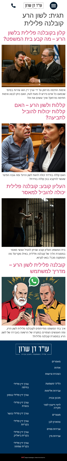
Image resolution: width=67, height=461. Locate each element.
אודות (57, 368)
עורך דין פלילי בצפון (18, 395)
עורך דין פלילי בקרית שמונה (21, 444)
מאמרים (56, 362)
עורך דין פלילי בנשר (18, 413)
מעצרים (56, 415)
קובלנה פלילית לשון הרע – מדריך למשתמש (37, 268)
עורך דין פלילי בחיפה (21, 385)
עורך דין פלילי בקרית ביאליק (21, 433)
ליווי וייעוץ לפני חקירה (52, 406)
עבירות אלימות (52, 391)
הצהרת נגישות (52, 374)
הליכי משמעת (53, 384)
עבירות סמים (53, 429)
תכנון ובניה (54, 398)
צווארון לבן (54, 422)
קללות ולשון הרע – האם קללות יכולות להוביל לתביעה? (39, 111)
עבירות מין (54, 436)
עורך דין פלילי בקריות (21, 422)
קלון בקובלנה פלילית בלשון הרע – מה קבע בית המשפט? (34, 36)
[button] (53, 6)
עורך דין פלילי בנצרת (21, 404)
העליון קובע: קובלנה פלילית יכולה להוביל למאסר (36, 189)
